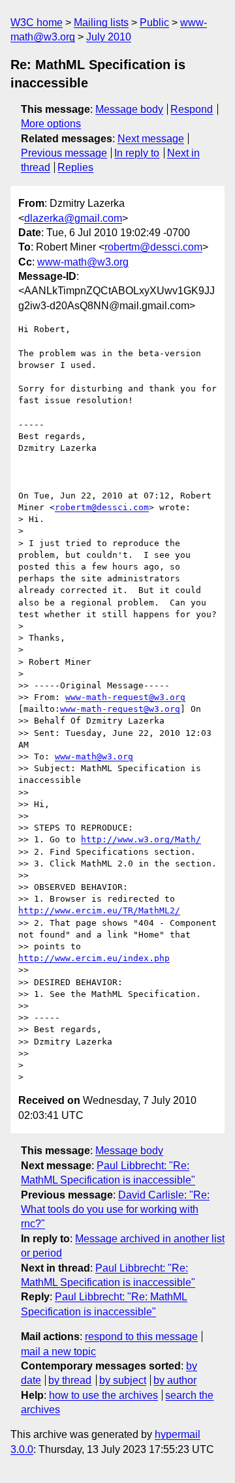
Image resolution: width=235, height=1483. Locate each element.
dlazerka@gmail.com (73, 218)
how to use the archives (103, 1395)
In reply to (136, 153)
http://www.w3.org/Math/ (141, 839)
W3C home (36, 22)
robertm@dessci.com (153, 246)
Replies (75, 167)
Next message (151, 138)
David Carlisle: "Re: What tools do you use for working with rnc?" (115, 1209)
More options (51, 123)
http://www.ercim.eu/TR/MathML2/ (99, 910)
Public (154, 22)
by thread (69, 1380)
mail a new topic (58, 1351)
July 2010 (108, 36)
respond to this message (141, 1336)
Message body (129, 109)
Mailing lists (101, 22)
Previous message (64, 153)
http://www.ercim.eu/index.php (94, 958)
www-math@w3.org (83, 262)
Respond (191, 109)
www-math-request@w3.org (125, 697)
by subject (122, 1380)
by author (174, 1380)
